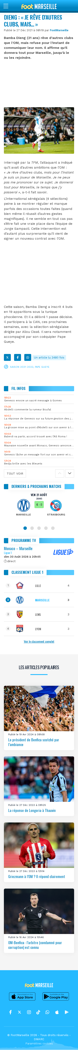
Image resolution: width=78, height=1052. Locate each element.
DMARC (39, 1039)
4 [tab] (46, 528)
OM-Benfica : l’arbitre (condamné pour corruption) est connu (35, 945)
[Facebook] (17, 357)
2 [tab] (32, 528)
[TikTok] (38, 1012)
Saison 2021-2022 (21, 366)
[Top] (66, 1042)
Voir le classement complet (39, 641)
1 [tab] (25, 528)
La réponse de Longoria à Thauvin (32, 810)
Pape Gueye (42, 366)
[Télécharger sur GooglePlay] (56, 1000)
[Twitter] (7, 357)
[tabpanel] (39, 507)
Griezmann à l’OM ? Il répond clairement (36, 876)
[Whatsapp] (27, 357)
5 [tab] (53, 528)
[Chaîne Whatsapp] (47, 1012)
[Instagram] (29, 1012)
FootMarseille (59, 30)
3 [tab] (39, 528)
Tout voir (15, 473)
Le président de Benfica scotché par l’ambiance (33, 742)
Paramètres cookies (39, 1043)
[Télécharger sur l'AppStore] (22, 1000)
